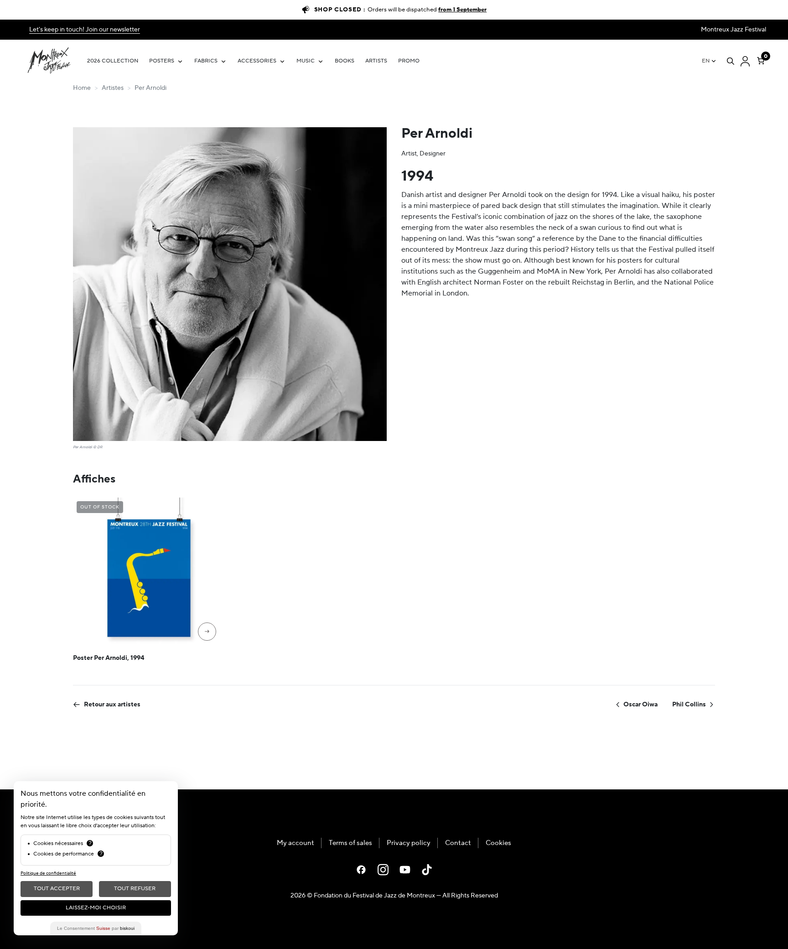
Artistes (113, 88)
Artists (376, 60)
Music (305, 60)
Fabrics (206, 60)
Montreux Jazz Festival (733, 30)
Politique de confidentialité (48, 873)
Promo (409, 60)
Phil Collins (689, 704)
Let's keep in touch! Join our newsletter (84, 30)
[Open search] (730, 61)
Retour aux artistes (112, 704)
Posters (161, 60)
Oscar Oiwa (640, 704)
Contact (458, 843)
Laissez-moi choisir (96, 907)
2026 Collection (112, 60)
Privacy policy (408, 843)
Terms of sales (350, 843)
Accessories (257, 60)
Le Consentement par (96, 928)
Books (344, 60)
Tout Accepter (57, 888)
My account (295, 843)
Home (82, 88)
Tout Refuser (135, 888)
